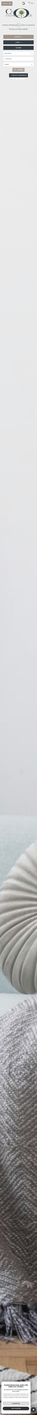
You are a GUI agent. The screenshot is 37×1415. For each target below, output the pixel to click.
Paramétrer (16, 1403)
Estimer (18, 48)
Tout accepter (16, 1408)
